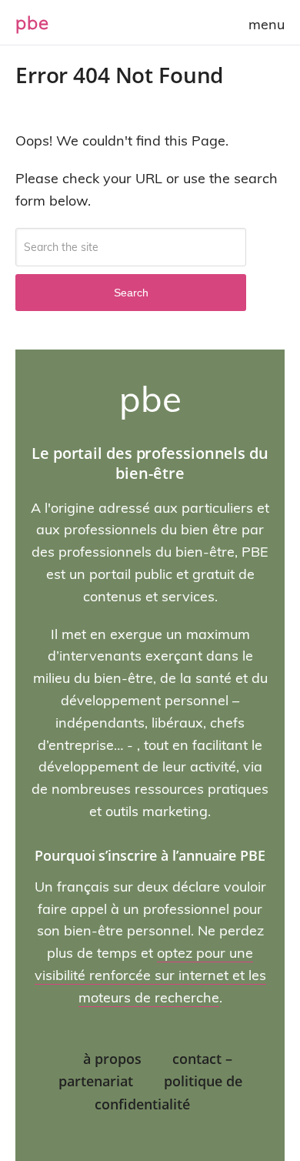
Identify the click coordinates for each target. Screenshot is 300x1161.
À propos (112, 1058)
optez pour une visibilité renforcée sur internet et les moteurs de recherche (150, 975)
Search (131, 292)
